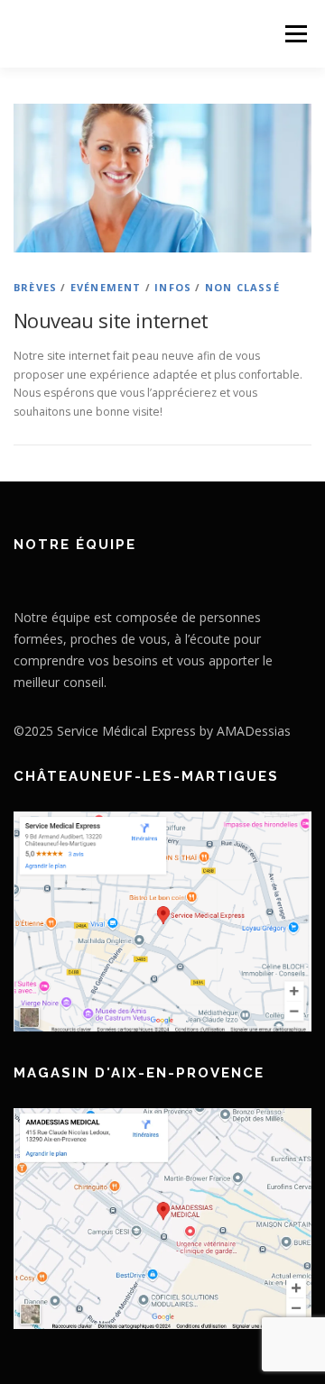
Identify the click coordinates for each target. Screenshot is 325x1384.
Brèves (35, 287)
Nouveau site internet (111, 320)
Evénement (106, 287)
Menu (295, 33)
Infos (172, 287)
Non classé (242, 287)
